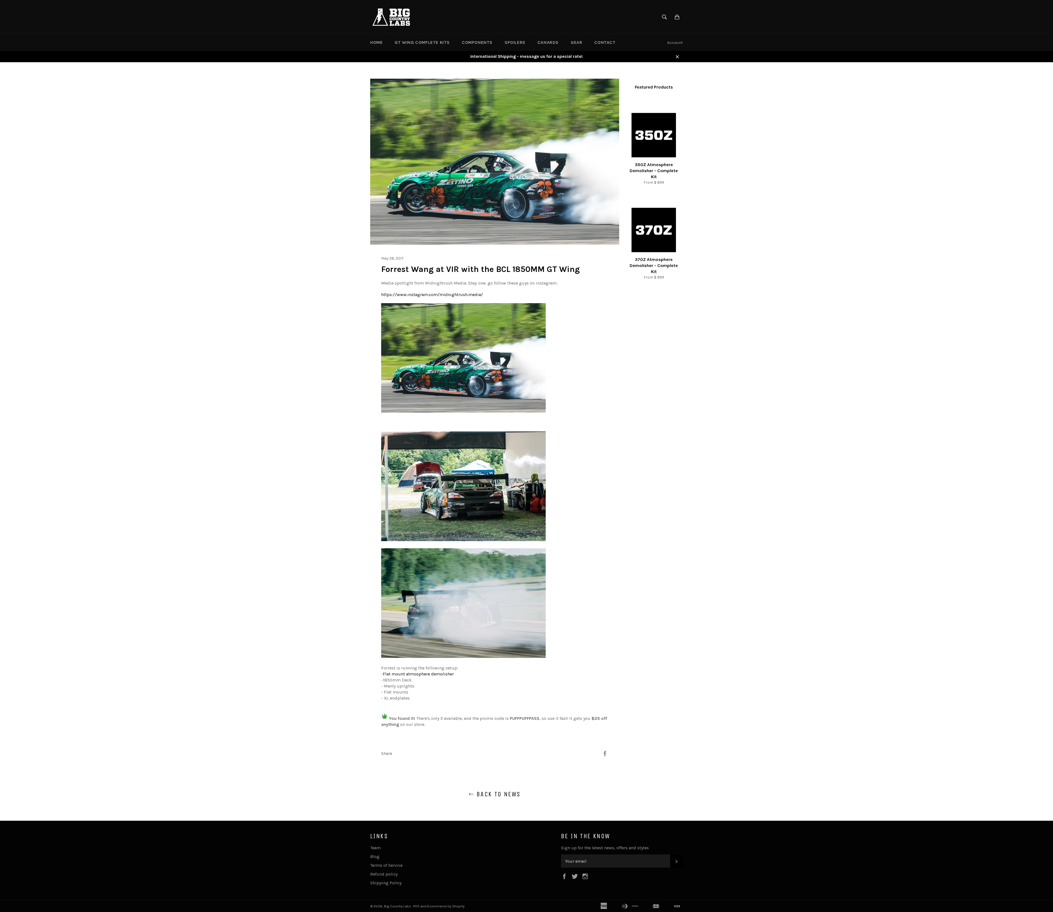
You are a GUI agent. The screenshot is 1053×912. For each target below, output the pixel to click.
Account (675, 42)
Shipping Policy (385, 882)
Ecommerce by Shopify (446, 906)
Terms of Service (386, 865)
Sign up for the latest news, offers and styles (605, 847)
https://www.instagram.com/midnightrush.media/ (432, 294)
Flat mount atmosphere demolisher (418, 674)
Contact (604, 42)
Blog (375, 856)
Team (375, 847)
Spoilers (515, 42)
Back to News (497, 794)
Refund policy (384, 874)
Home (376, 42)
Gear (576, 42)
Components (477, 42)
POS (416, 906)
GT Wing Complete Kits (422, 42)
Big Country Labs (398, 906)
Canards (548, 42)
